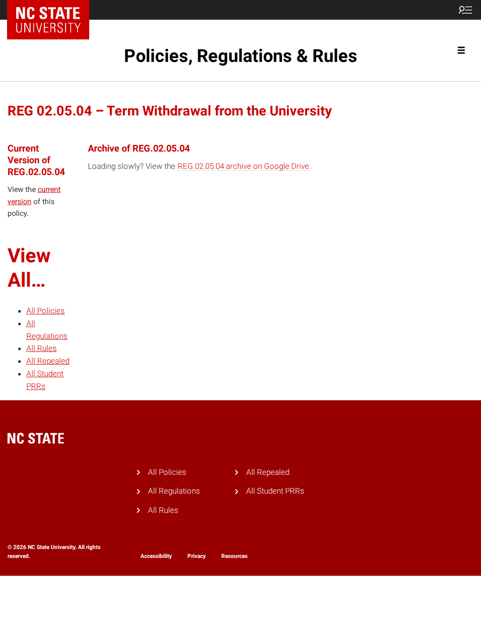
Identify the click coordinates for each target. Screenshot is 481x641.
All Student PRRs (275, 491)
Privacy (196, 556)
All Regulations (174, 491)
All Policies (45, 310)
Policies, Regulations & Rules (240, 56)
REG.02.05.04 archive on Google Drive (243, 166)
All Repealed (48, 361)
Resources (234, 556)
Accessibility (156, 556)
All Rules (41, 348)
